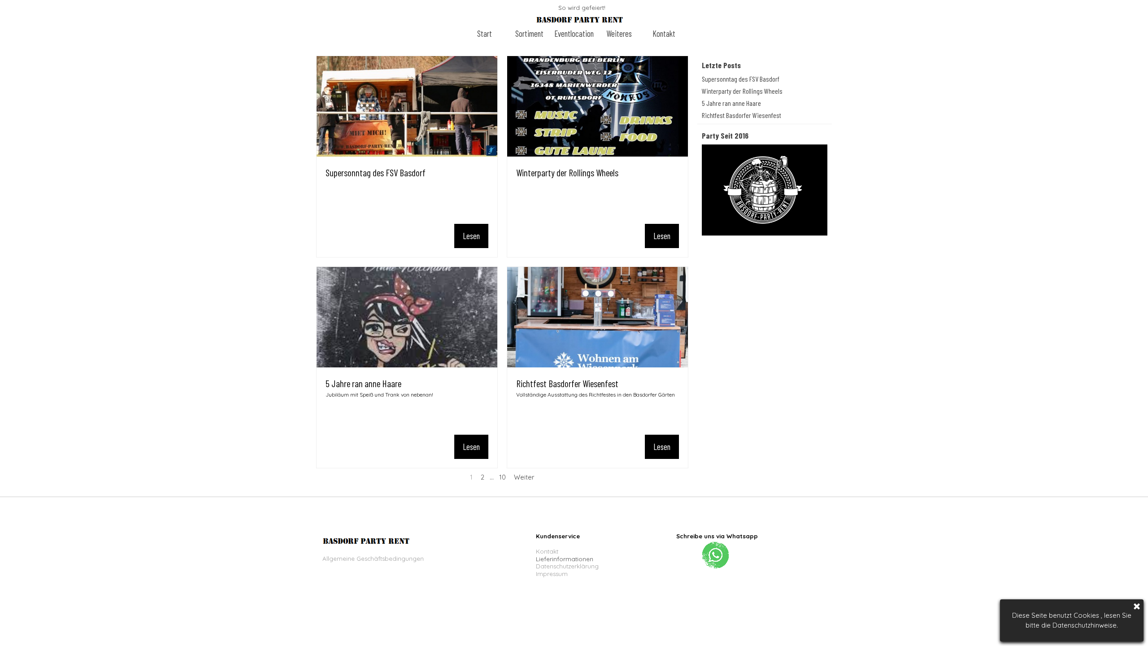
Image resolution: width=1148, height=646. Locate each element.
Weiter (524, 477)
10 (502, 477)
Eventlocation (574, 33)
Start (484, 33)
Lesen (471, 236)
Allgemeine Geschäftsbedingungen (373, 558)
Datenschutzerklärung (567, 566)
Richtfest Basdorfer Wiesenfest (567, 383)
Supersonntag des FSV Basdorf (376, 172)
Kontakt (663, 33)
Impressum (552, 573)
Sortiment (529, 33)
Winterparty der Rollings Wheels (567, 172)
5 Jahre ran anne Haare (363, 383)
